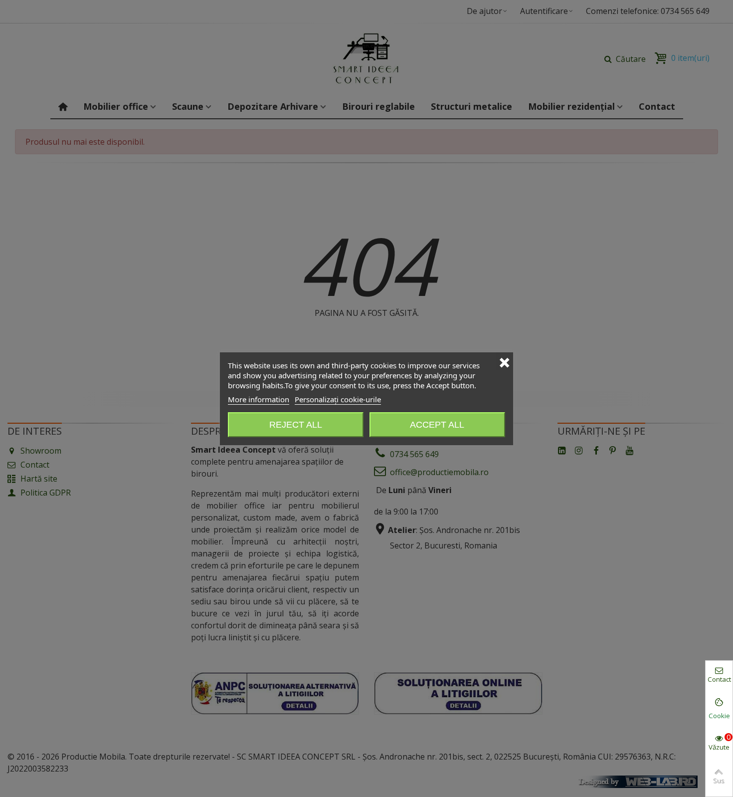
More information (258, 399)
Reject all (295, 425)
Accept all (437, 425)
